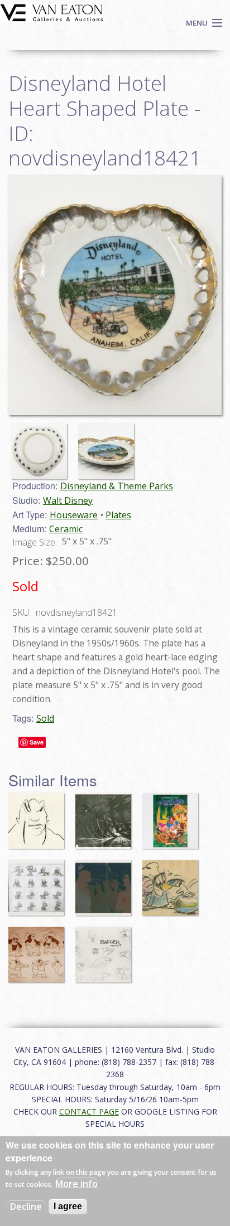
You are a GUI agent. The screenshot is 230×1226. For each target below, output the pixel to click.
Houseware (74, 515)
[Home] (51, 12)
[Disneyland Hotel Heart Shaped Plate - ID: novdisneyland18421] (41, 446)
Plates (118, 515)
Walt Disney (68, 500)
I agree (68, 1206)
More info (76, 1184)
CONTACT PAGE (89, 1111)
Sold (45, 718)
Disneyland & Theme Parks (116, 486)
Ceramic (66, 529)
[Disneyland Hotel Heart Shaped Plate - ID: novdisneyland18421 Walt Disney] (115, 295)
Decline (26, 1206)
